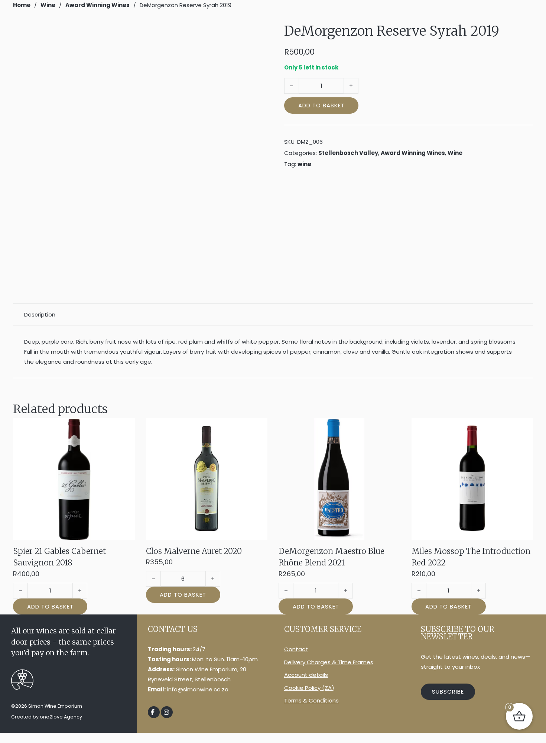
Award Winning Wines (97, 5)
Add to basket (321, 105)
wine (304, 164)
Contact (296, 649)
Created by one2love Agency (46, 717)
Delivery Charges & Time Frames (328, 662)
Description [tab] (39, 314)
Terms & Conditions (311, 700)
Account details (306, 675)
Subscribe (448, 691)
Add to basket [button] (50, 606)
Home (21, 5)
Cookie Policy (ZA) (309, 688)
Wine (47, 5)
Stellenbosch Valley (348, 153)
